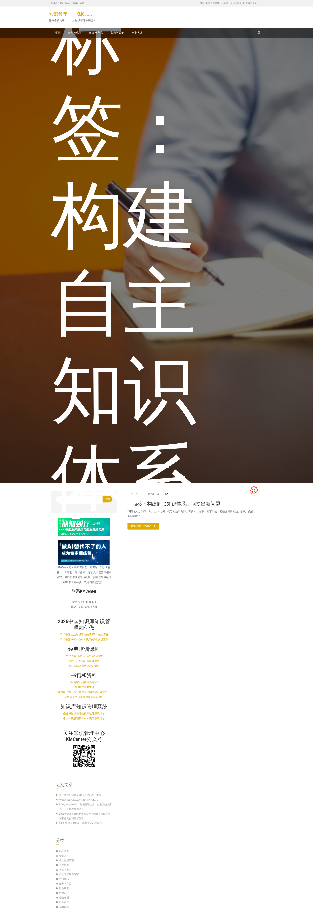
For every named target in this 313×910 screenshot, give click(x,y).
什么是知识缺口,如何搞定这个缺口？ (79, 795)
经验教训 (64, 893)
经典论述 (64, 888)
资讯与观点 (65, 907)
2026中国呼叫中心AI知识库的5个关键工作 (84, 639)
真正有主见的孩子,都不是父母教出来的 (80, 791)
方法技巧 (64, 875)
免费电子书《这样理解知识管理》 (84, 697)
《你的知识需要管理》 (84, 687)
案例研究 (64, 884)
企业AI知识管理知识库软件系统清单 (84, 713)
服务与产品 (65, 879)
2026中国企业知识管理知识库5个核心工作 (84, 634)
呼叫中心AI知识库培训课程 (84, 660)
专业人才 (64, 851)
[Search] (259, 32)
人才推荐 (64, 861)
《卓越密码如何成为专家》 (84, 682)
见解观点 (64, 903)
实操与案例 (65, 865)
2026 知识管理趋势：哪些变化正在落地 (80, 819)
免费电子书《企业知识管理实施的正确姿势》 (84, 692)
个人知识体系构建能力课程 (84, 665)
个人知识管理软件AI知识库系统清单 (84, 718)
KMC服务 (64, 847)
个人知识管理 (66, 856)
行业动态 (64, 898)
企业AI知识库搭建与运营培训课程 (84, 655)
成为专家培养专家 (69, 870)
